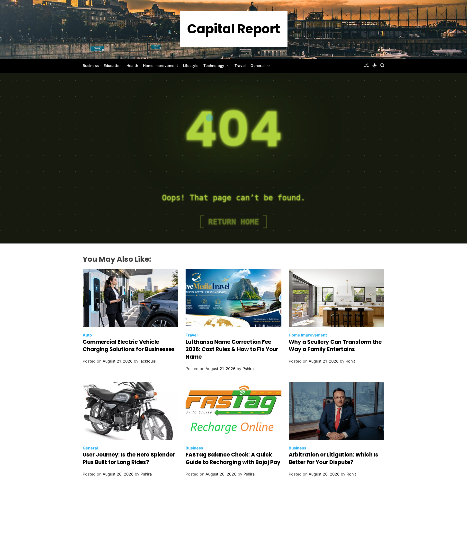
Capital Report (233, 29)
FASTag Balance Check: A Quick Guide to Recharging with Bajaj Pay (233, 458)
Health (132, 65)
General (258, 65)
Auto (87, 335)
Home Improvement (160, 65)
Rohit (350, 361)
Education (113, 65)
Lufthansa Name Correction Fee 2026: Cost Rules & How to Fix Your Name (232, 349)
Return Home (233, 221)
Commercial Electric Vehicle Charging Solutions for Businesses (129, 345)
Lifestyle (190, 65)
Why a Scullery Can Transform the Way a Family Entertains (335, 345)
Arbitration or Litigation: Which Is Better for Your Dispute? (333, 458)
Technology (213, 65)
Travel (240, 65)
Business (91, 65)
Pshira (248, 368)
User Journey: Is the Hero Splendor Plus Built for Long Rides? (129, 458)
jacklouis (148, 361)
